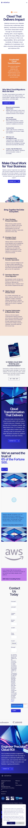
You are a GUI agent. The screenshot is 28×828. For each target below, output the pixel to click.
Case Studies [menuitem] (18, 785)
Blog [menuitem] (16, 783)
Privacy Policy (12, 701)
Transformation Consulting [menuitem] (7, 787)
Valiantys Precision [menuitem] (6, 780)
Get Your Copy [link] (14, 378)
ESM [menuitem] (2, 783)
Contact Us (6, 768)
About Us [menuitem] (3, 793)
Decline (20, 823)
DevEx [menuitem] (2, 785)
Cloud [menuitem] (2, 782)
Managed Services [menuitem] (5, 786)
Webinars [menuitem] (17, 780)
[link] (5, 2)
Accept (11, 823)
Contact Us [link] (7, 102)
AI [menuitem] (1, 789)
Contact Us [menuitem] (4, 791)
